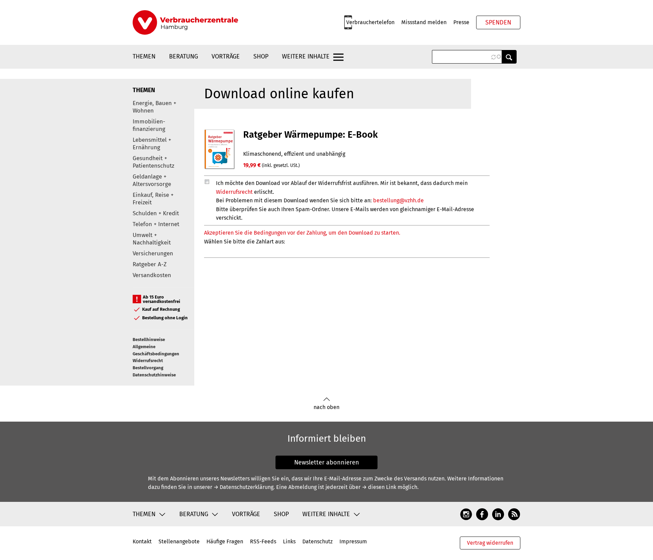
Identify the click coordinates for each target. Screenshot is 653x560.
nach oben (326, 407)
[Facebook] (482, 513)
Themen (144, 56)
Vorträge (226, 56)
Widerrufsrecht (148, 360)
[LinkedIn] (498, 513)
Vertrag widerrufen (490, 543)
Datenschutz (317, 541)
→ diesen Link (379, 487)
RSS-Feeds (263, 541)
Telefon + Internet (156, 224)
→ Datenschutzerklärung (243, 487)
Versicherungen (153, 253)
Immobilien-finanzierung (149, 125)
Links (289, 541)
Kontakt (142, 541)
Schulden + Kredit (156, 213)
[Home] (185, 22)
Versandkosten (152, 275)
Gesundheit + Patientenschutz (153, 162)
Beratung (183, 56)
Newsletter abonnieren (326, 462)
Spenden (498, 22)
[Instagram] (466, 513)
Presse (461, 22)
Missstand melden (424, 22)
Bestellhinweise (149, 339)
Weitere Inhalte (306, 56)
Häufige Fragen (224, 541)
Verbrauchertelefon (370, 22)
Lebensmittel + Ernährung (152, 143)
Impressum (353, 541)
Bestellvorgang (148, 367)
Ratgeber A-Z (150, 264)
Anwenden (509, 57)
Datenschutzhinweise (154, 374)
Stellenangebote (179, 541)
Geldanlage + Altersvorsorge (152, 180)
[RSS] (514, 513)
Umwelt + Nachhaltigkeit (152, 239)
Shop (260, 56)
